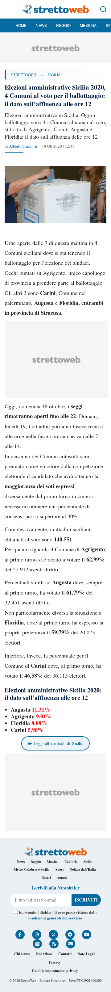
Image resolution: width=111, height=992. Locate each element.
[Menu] (8, 9)
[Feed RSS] (54, 943)
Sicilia (54, 74)
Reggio (63, 25)
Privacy (55, 962)
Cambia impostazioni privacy (55, 970)
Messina (88, 25)
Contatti (65, 953)
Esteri (46, 877)
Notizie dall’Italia (83, 869)
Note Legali (86, 953)
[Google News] (37, 943)
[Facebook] (20, 934)
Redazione (44, 953)
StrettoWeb (23, 74)
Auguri (62, 877)
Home (21, 25)
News (41, 25)
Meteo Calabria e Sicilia (32, 869)
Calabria (71, 861)
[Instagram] (36, 934)
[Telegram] (70, 934)
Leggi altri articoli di (59, 743)
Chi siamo (22, 953)
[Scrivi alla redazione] (70, 943)
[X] (53, 934)
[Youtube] (86, 934)
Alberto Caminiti (23, 146)
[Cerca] (103, 9)
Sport (60, 869)
